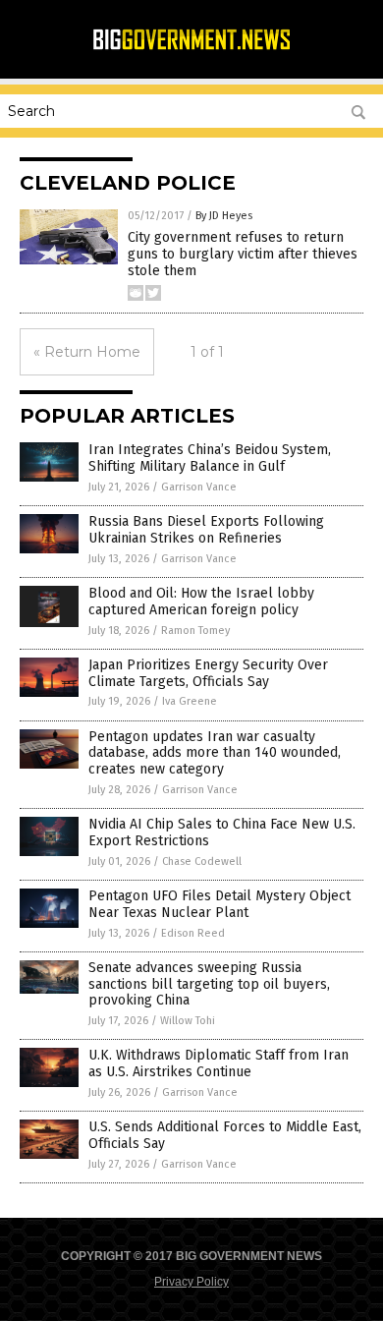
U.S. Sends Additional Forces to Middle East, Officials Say (224, 1135)
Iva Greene (189, 701)
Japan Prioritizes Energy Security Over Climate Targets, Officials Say (208, 673)
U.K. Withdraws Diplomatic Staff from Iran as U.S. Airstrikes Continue (218, 1063)
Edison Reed (193, 933)
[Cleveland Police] (191, 47)
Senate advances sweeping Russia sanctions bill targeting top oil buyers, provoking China (209, 984)
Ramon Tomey (195, 630)
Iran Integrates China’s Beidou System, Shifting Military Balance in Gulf (209, 458)
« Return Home (86, 352)
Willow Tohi (187, 1020)
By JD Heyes (223, 215)
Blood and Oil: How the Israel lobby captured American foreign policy (201, 601)
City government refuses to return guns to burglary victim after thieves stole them (242, 254)
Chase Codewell (202, 861)
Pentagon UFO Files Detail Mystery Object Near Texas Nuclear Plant (219, 904)
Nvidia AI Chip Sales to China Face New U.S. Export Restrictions (222, 832)
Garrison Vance (199, 487)
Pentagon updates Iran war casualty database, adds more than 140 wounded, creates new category (214, 753)
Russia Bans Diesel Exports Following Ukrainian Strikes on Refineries (206, 529)
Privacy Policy (191, 1282)
